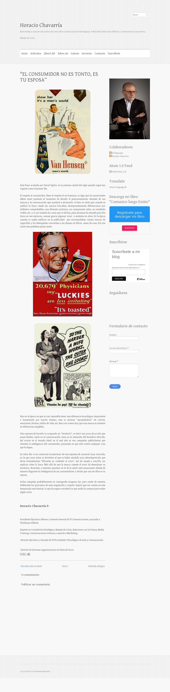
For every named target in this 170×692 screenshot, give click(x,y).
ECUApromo (117, 153)
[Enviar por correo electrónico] (21, 554)
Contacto (100, 53)
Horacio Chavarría (41, 25)
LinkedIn (148, 8)
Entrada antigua (96, 566)
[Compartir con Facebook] (28, 554)
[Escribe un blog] (23, 554)
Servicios (87, 53)
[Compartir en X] (26, 554)
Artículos (35, 53)
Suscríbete (114, 53)
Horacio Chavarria (120, 156)
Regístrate (129, 228)
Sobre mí (63, 53)
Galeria (75, 53)
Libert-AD (49, 53)
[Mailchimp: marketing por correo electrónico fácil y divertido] (141, 281)
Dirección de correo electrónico (126, 267)
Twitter (143, 8)
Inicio (24, 53)
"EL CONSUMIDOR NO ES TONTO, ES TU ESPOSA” (59, 77)
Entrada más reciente (31, 566)
